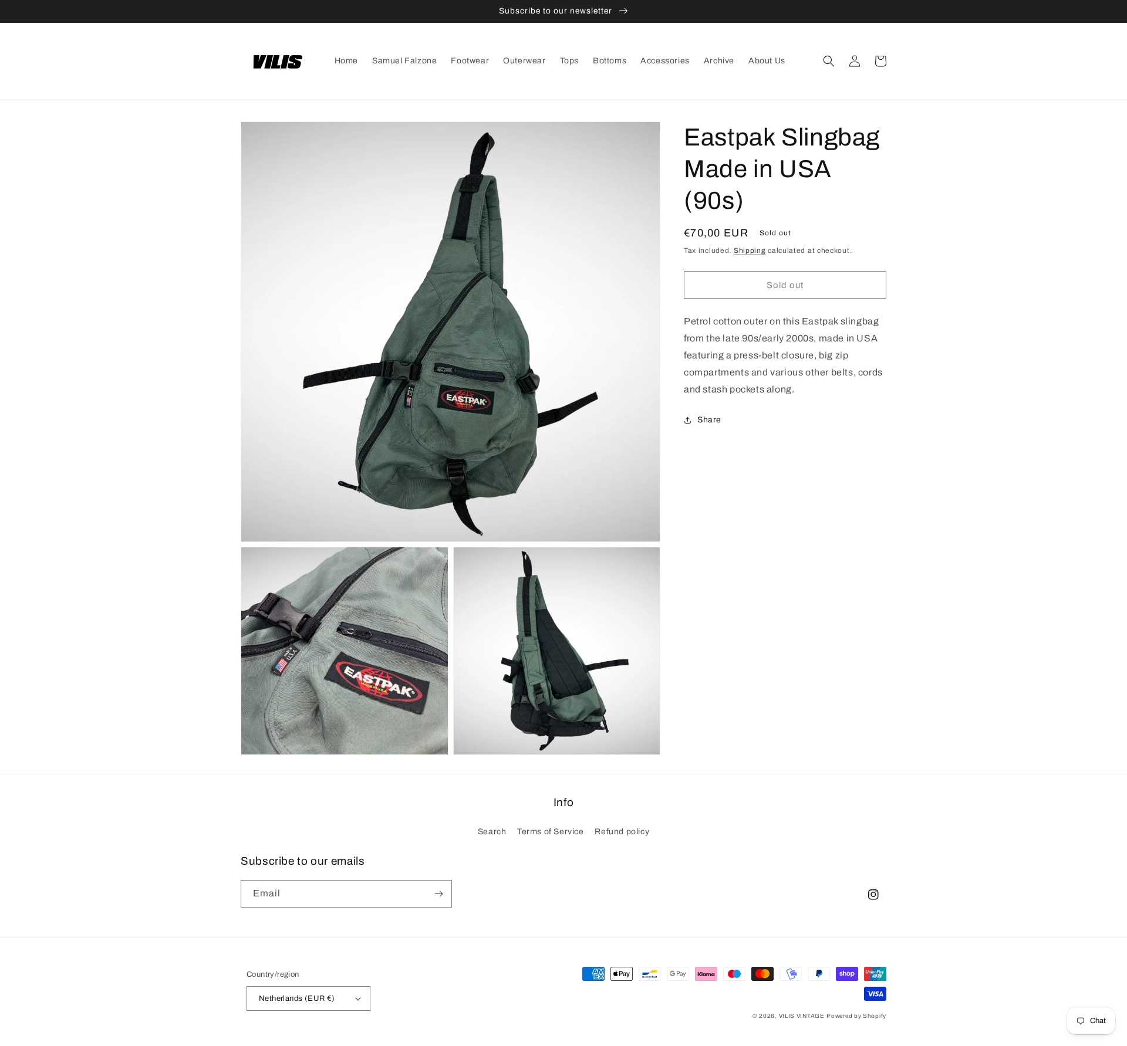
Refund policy (622, 831)
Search (492, 831)
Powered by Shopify (856, 1016)
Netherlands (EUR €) (297, 998)
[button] (829, 61)
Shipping (750, 250)
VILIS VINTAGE (802, 1016)
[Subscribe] (438, 894)
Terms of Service (550, 831)
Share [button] (709, 419)
